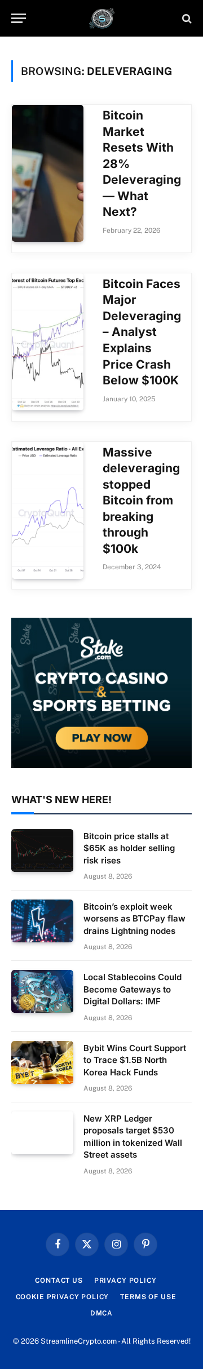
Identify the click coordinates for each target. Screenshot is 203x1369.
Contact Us (58, 1280)
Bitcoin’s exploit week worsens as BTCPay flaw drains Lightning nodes (134, 918)
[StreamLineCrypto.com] (101, 18)
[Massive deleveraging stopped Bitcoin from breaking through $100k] (47, 510)
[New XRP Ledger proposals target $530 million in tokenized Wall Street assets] (42, 1132)
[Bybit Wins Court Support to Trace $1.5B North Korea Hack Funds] (42, 1062)
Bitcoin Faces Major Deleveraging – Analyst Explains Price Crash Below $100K (142, 332)
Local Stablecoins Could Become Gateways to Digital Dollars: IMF (132, 989)
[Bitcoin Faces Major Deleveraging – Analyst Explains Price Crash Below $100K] (47, 341)
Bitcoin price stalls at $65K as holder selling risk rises (129, 848)
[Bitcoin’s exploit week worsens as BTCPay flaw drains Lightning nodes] (42, 921)
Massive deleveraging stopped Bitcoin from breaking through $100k (141, 500)
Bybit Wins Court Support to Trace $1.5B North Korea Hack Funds (134, 1060)
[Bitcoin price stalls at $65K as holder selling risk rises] (42, 850)
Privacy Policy (125, 1280)
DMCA (101, 1313)
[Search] (186, 18)
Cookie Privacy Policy (62, 1297)
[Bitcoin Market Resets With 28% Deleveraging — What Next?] (47, 173)
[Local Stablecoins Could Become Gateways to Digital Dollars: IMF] (42, 991)
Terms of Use (148, 1297)
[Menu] (18, 18)
